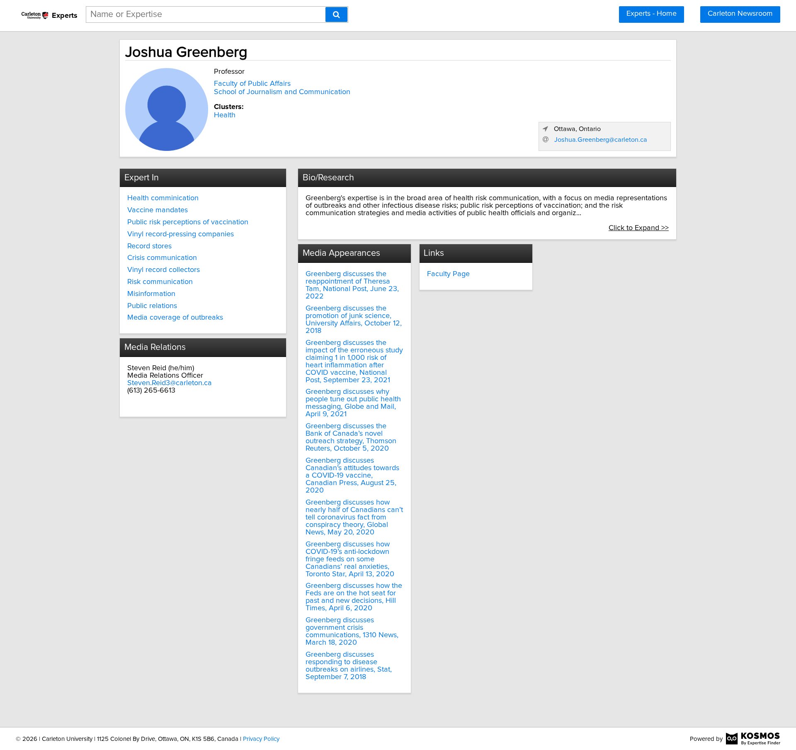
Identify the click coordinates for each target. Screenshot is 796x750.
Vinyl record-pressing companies (180, 234)
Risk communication (160, 282)
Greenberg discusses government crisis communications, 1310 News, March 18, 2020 (352, 631)
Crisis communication (162, 258)
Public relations (152, 306)
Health (224, 115)
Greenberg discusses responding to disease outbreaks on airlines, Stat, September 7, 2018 (349, 666)
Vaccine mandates (157, 210)
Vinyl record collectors (163, 270)
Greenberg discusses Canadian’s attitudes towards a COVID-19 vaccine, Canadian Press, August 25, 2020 (352, 475)
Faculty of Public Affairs (252, 83)
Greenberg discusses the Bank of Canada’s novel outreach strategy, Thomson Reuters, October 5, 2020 (351, 437)
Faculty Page (448, 274)
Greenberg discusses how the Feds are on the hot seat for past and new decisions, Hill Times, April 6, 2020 (354, 597)
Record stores (149, 246)
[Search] (336, 14)
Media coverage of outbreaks (175, 317)
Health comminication (163, 198)
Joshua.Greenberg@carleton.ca (600, 139)
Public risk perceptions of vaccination (187, 222)
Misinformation (151, 294)
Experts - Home (651, 13)
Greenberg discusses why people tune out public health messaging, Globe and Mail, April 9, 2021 (353, 403)
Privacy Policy (261, 739)
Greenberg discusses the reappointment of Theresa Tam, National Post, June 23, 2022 (352, 285)
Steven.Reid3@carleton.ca (169, 383)
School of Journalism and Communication (282, 92)
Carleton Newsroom (740, 13)
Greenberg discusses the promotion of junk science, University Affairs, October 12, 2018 (354, 320)
